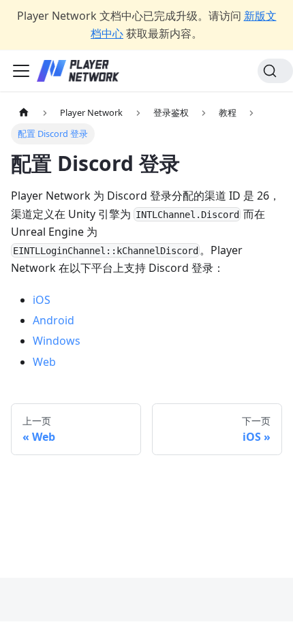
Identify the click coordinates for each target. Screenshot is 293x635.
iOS (41, 299)
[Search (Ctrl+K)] (275, 71)
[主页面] (24, 112)
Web (44, 361)
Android (53, 320)
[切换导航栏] (21, 71)
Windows (56, 340)
